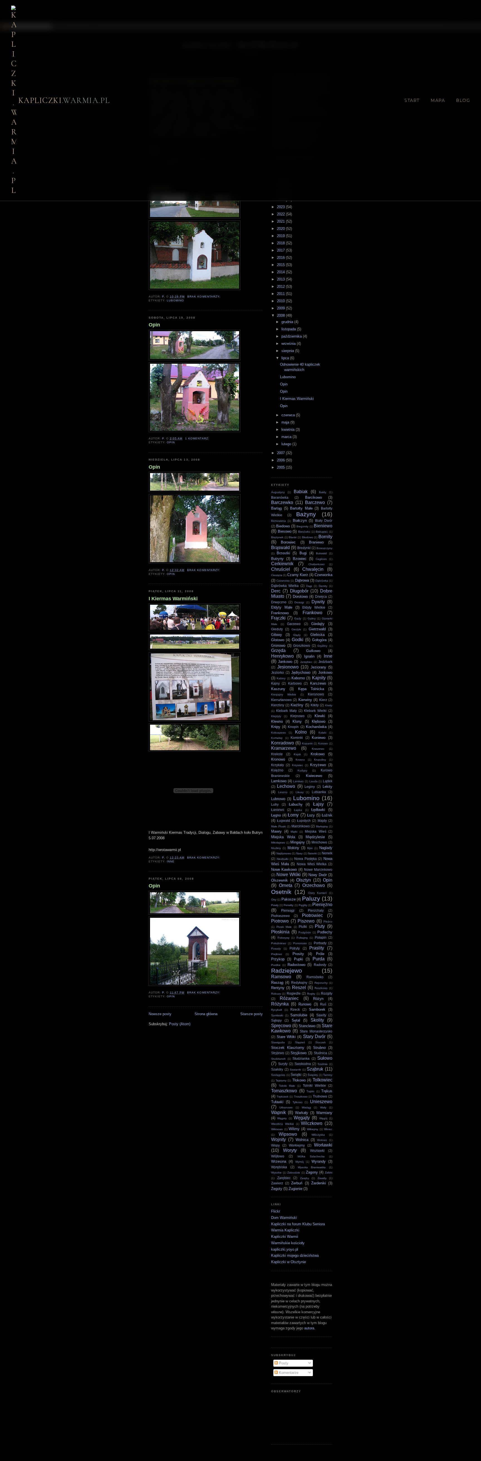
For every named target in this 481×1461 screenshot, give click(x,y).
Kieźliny (297, 705)
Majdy (322, 820)
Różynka (280, 1004)
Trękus (326, 1091)
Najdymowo (283, 853)
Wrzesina (278, 1161)
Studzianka (301, 1058)
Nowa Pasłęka (305, 858)
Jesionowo (288, 667)
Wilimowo (277, 1129)
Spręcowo (281, 1025)
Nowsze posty (160, 1014)
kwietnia (288, 429)
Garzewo (294, 624)
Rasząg (277, 982)
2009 (281, 308)
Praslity (316, 948)
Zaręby (304, 1178)
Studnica (320, 1053)
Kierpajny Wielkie (283, 694)
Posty (283, 1363)
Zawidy (322, 1178)
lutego (286, 444)
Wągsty (282, 1118)
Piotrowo (280, 921)
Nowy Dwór (317, 875)
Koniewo (318, 738)
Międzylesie (315, 837)
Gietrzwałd (317, 629)
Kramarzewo (283, 748)
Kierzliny (277, 705)
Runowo (304, 1004)
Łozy (311, 815)
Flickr (275, 1211)
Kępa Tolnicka (311, 689)
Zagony (312, 1172)
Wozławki (317, 1150)
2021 (281, 221)
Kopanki (307, 743)
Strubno (319, 1048)
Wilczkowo (311, 1123)
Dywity (318, 601)
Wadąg (306, 1107)
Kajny (275, 683)
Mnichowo (319, 842)
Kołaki (322, 732)
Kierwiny (305, 700)
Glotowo (277, 640)
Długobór (299, 591)
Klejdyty (276, 716)
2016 (281, 257)
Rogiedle (294, 993)
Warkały (301, 1113)
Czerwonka (323, 575)
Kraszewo (318, 748)
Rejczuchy (321, 982)
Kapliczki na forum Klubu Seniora (298, 1224)
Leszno (283, 792)
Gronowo (278, 645)
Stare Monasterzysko (316, 1031)
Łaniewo (277, 809)
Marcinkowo (300, 826)
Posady (276, 948)
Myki (310, 848)
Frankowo (312, 612)
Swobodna (303, 1064)
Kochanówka (316, 727)
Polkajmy (302, 937)
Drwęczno (278, 602)
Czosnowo (283, 580)
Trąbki (310, 1091)
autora (309, 1328)
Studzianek (278, 1058)
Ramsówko (314, 977)
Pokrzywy (283, 937)
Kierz (323, 700)
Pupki (298, 959)
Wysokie (276, 1172)
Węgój (323, 1118)
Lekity (327, 786)
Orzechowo (313, 885)
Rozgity (326, 993)
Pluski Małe (284, 926)
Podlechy (324, 932)
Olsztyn (303, 880)
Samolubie (298, 1015)
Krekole (277, 754)
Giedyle (296, 629)
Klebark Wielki (315, 710)
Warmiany (324, 1113)
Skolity (317, 1020)
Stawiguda (278, 1042)
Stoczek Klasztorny (287, 1048)
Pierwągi (288, 910)
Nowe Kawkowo (284, 869)
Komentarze (288, 1373)
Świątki (296, 1074)
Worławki (323, 1145)
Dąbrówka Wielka (285, 585)
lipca (285, 358)
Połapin (321, 937)
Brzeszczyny (324, 548)
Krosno (300, 759)
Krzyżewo (318, 765)
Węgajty (302, 1117)
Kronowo (278, 759)
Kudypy (302, 770)
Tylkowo (298, 1102)
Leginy (310, 786)
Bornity (325, 536)
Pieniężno (322, 904)
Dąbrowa (302, 580)
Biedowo (283, 526)
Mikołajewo (278, 842)
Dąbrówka (321, 580)
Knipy (275, 727)
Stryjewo (277, 1053)
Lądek (327, 781)
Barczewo (315, 502)
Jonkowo (325, 672)
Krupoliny (320, 759)
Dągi (309, 585)
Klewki (320, 716)
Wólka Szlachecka (311, 1156)
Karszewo (318, 683)
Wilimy (294, 1129)
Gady (297, 618)
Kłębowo (318, 721)
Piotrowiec (312, 915)
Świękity (313, 1074)
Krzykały (277, 765)
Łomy (293, 815)
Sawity (321, 1015)
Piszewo (306, 921)
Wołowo (322, 1140)
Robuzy (276, 993)
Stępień (300, 1042)
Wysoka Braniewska (312, 1167)
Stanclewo (307, 1026)
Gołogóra (319, 640)
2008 (281, 315)
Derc (276, 591)
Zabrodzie (293, 1172)
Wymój (299, 1161)
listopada (289, 329)
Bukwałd (321, 553)
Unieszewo (321, 1101)
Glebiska (317, 635)
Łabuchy (296, 804)
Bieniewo (323, 525)
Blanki (292, 537)
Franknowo (280, 613)
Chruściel (280, 569)
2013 (281, 279)
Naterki (312, 853)
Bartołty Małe (301, 508)
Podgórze (304, 932)
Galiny (312, 618)
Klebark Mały (286, 710)
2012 (281, 286)
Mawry (276, 831)
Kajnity (319, 677)
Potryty (294, 948)
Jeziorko (277, 672)
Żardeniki (318, 1183)
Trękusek (282, 1096)
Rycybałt (276, 1009)
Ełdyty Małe (281, 607)
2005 (281, 467)
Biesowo (284, 531)
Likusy (300, 792)
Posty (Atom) (179, 1024)
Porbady (320, 943)
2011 (281, 294)
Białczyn (300, 520)
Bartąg (276, 508)
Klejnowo (297, 716)
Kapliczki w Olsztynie (288, 1262)
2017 (281, 250)
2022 (281, 214)
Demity (323, 585)
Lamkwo (298, 781)
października (292, 336)
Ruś (323, 1004)
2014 (281, 272)
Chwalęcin (312, 569)
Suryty (283, 1064)
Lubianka (319, 792)
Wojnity (278, 1139)
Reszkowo (321, 988)
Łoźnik (327, 815)
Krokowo (318, 754)
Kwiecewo (314, 776)
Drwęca (321, 596)
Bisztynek (277, 537)
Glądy (297, 634)
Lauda (313, 781)
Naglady (325, 848)
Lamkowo (278, 781)
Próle (320, 954)
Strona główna (206, 1014)
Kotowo (323, 743)
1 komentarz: (197, 438)
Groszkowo (301, 645)
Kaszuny (278, 689)
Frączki (278, 618)
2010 (281, 301)
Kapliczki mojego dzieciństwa (295, 1255)
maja (285, 422)
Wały (323, 1107)
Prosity (298, 954)
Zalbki (328, 1172)
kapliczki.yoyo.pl (284, 1249)
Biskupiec (322, 531)
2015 (281, 265)
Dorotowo (300, 596)
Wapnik (278, 1112)
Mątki (294, 831)
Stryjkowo (298, 1053)
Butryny (277, 559)
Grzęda (278, 650)
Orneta (285, 885)
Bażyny (306, 514)
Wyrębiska (279, 1167)
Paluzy (311, 898)
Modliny (276, 848)
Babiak (301, 491)
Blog (463, 100)
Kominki (297, 737)
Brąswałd (280, 547)
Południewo (278, 943)
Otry (273, 899)
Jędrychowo (300, 672)
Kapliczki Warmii (284, 1236)
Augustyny (278, 492)
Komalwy (277, 737)
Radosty (320, 964)
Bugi (303, 553)
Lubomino (175, 300)
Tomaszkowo (284, 1090)
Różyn (318, 999)
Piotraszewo (280, 916)
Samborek (317, 1009)
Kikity (315, 705)
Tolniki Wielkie (314, 1085)
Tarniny (327, 1074)
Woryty (290, 1150)
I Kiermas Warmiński (173, 598)
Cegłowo (321, 558)
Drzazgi (299, 602)
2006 (281, 460)
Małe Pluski (278, 826)
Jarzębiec (306, 661)
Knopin (293, 727)
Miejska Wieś (315, 831)
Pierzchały (316, 910)
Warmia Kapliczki (285, 1230)
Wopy (275, 1145)
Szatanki (295, 1069)
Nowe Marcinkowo (318, 869)
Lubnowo (278, 799)
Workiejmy (297, 1145)
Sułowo (324, 1058)
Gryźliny (322, 645)
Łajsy (318, 804)
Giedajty (318, 624)
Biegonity (302, 526)
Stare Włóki (286, 1037)
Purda (319, 958)
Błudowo (307, 537)
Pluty (320, 926)
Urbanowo (286, 1107)
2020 (281, 229)
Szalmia (323, 1064)
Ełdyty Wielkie (313, 607)
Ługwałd (283, 820)
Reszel (299, 987)
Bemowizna (278, 520)
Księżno (277, 770)
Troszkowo (301, 1096)
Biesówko (304, 531)
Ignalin (309, 656)
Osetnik (281, 892)
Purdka (275, 964)
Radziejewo (286, 970)
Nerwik (327, 853)
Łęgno (276, 815)
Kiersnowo (316, 694)
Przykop (277, 959)
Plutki (303, 926)
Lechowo (286, 786)
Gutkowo (313, 651)
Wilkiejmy (312, 1129)
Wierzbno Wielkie (282, 1123)
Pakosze (288, 899)
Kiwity (328, 705)
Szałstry (277, 1069)
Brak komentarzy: (204, 296)
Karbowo (295, 683)
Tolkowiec (322, 1080)
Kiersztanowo (281, 700)
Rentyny (277, 988)
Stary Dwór (314, 1036)
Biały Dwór (323, 520)
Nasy (299, 853)
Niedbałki (282, 858)
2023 (281, 207)
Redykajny (299, 982)
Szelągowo (278, 1074)
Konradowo (282, 743)
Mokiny (293, 848)
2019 (281, 236)
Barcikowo (313, 497)
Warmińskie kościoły (288, 1243)
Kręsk (297, 754)
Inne (171, 861)
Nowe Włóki (288, 874)
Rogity (311, 993)
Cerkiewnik (282, 563)
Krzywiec (297, 765)
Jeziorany (318, 667)
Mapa (438, 100)
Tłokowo (299, 1080)
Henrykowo (282, 656)
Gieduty (277, 629)
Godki (297, 639)
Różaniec (289, 998)
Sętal (296, 1020)
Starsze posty (251, 1014)
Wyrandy (318, 1161)
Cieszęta (276, 575)
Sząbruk (315, 1069)
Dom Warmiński (284, 1218)
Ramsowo (281, 976)
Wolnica (302, 1140)
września (289, 343)
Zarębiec (284, 1178)
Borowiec (288, 542)
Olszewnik (279, 880)
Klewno (277, 721)
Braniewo (316, 542)
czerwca (288, 415)
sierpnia (288, 351)
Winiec (328, 1129)
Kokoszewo (278, 732)
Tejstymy (281, 1080)
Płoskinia (280, 931)
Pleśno (327, 921)
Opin (154, 325)
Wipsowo (288, 1134)
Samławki (277, 1015)
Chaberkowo (316, 564)
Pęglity (303, 905)
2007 (281, 453)
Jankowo (285, 662)
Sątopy (276, 1020)
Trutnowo (320, 1096)
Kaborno (298, 678)
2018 (281, 243)
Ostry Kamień (317, 892)
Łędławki (318, 810)
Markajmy (322, 826)
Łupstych (304, 820)
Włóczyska (318, 1134)
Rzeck (295, 1009)
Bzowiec (299, 559)
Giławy (276, 635)
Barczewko (282, 502)
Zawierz (277, 1183)
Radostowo (296, 965)
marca (287, 437)
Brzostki (283, 553)
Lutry (275, 804)
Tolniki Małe (287, 1085)
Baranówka (279, 497)
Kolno (301, 732)
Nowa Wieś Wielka (312, 864)
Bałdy (322, 492)
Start (411, 100)
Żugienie (295, 1189)
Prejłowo (276, 954)
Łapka (298, 809)
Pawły (275, 905)
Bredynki (304, 548)
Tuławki (277, 1102)
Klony (297, 721)
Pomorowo (300, 943)
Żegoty (276, 1189)
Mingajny (297, 842)
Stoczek (320, 1042)
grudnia (287, 322)
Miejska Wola (283, 837)
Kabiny (281, 678)
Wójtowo (277, 1156)
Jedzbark (325, 661)
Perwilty (288, 905)
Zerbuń (296, 1183)
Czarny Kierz (297, 575)
